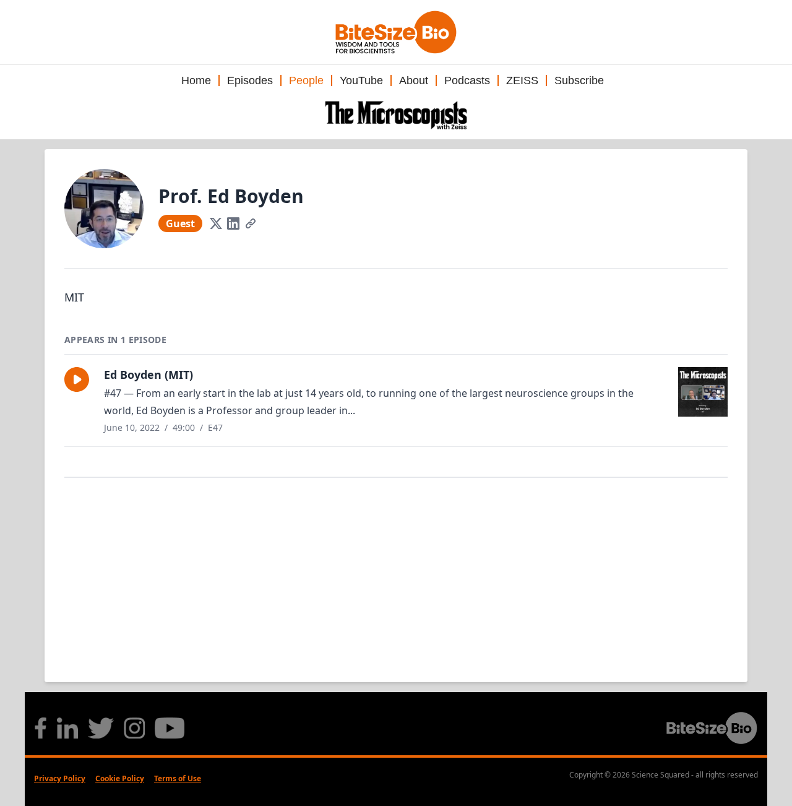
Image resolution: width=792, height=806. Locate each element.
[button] (76, 379)
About (413, 80)
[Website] (250, 223)
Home (196, 80)
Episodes (250, 80)
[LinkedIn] (233, 223)
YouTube (361, 80)
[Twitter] (216, 223)
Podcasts (467, 80)
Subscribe (579, 80)
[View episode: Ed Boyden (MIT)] (703, 392)
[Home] (396, 115)
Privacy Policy (59, 778)
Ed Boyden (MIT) (148, 374)
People (306, 80)
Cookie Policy (119, 778)
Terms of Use (177, 778)
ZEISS (522, 80)
